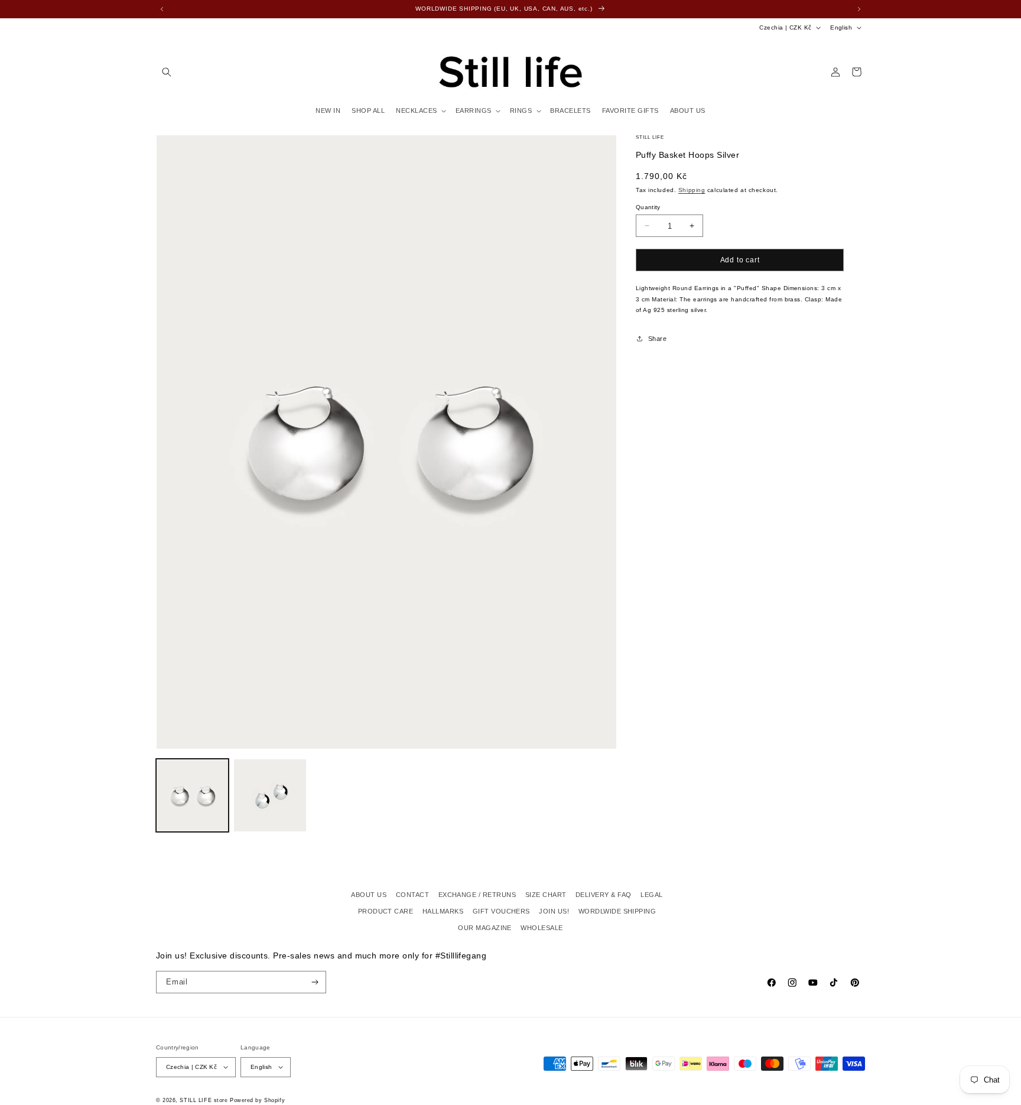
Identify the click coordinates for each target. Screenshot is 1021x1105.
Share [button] (657, 338)
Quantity (648, 207)
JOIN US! (554, 911)
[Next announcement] (859, 9)
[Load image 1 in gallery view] (192, 795)
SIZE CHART (546, 894)
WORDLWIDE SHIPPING (617, 911)
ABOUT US (368, 894)
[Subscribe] (315, 982)
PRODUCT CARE (386, 911)
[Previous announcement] (162, 9)
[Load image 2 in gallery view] (269, 795)
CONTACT (412, 894)
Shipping (691, 190)
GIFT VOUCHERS (501, 911)
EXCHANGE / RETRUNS (477, 894)
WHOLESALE (541, 927)
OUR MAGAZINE (485, 927)
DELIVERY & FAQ (603, 894)
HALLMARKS (442, 911)
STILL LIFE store (203, 1100)
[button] (166, 71)
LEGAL (651, 894)
